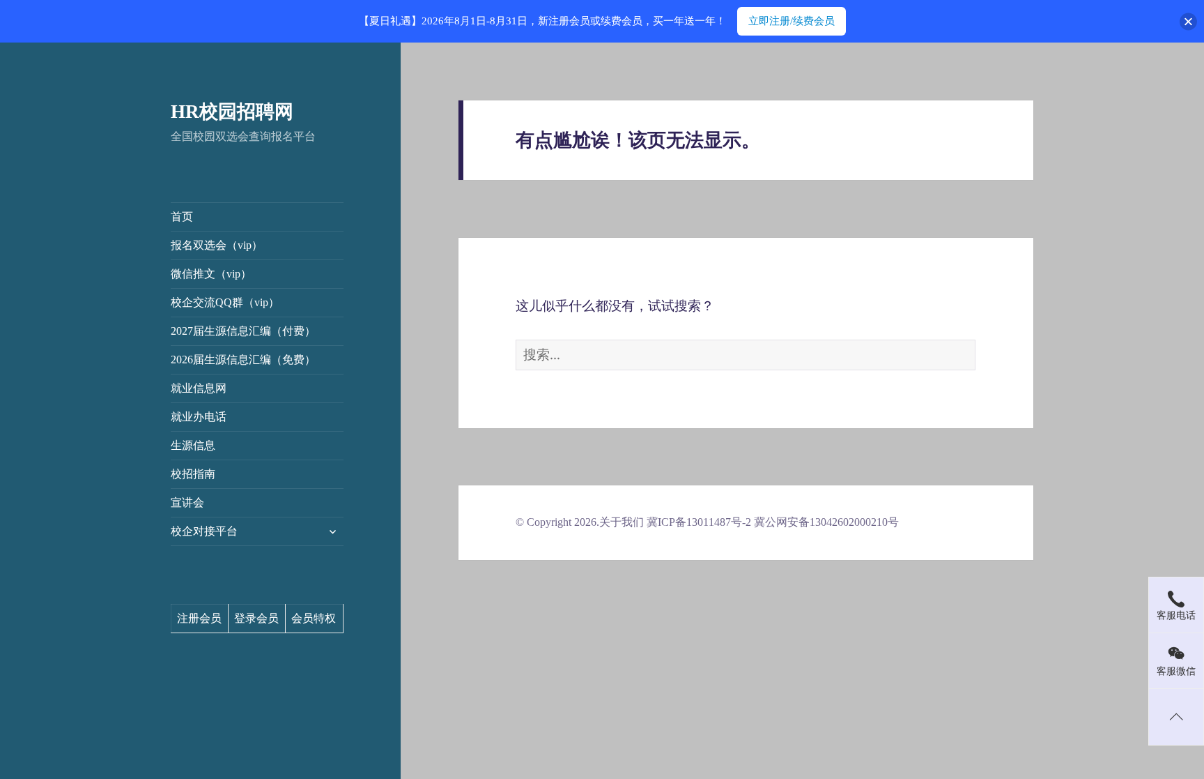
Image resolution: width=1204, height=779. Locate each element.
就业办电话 (198, 417)
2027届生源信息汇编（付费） (243, 331)
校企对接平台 (204, 531)
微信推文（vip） (211, 274)
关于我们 (621, 522)
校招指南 (193, 474)
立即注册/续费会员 (791, 21)
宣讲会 (187, 502)
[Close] (1188, 21)
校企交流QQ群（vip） (225, 302)
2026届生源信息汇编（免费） (243, 359)
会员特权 (313, 618)
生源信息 (193, 445)
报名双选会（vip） (217, 245)
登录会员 (256, 618)
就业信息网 (198, 388)
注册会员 (199, 618)
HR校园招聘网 (232, 111)
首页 (182, 216)
